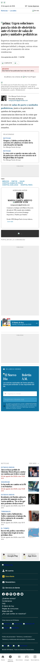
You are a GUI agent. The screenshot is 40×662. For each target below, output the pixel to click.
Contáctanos (7, 601)
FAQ (3, 604)
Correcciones (31, 639)
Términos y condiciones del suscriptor (13, 639)
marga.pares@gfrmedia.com (18, 100)
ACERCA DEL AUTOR (20, 190)
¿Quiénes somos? (9, 598)
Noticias (4, 11)
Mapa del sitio (7, 611)
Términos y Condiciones (11, 404)
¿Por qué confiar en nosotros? (14, 614)
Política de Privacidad (31, 403)
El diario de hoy (8, 606)
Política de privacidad (8, 636)
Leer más (10, 221)
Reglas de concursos (10, 609)
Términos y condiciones (23, 636)
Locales (13, 11)
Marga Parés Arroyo (20, 201)
